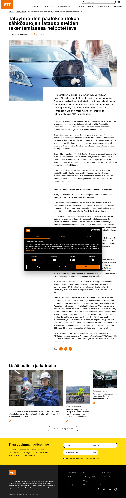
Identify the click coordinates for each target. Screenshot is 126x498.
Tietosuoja (70, 485)
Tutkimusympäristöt (63, 6)
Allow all (87, 266)
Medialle (103, 481)
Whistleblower (88, 485)
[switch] (53, 259)
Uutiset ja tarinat (105, 473)
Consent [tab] (37, 236)
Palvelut (47, 6)
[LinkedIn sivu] (110, 489)
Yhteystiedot (117, 6)
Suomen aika (104, 485)
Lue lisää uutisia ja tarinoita (63, 429)
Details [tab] (63, 236)
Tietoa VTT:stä (71, 473)
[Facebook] (61, 349)
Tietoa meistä (102, 6)
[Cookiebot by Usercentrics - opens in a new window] (92, 230)
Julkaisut (69, 481)
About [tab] (89, 236)
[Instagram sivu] (115, 490)
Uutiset (79, 6)
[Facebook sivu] (98, 489)
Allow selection (63, 266)
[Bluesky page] (104, 490)
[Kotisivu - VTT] (7, 4)
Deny (38, 266)
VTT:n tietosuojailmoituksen (90, 458)
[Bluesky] (70, 349)
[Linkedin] (65, 349)
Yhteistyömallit (105, 477)
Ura (89, 6)
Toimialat (35, 6)
